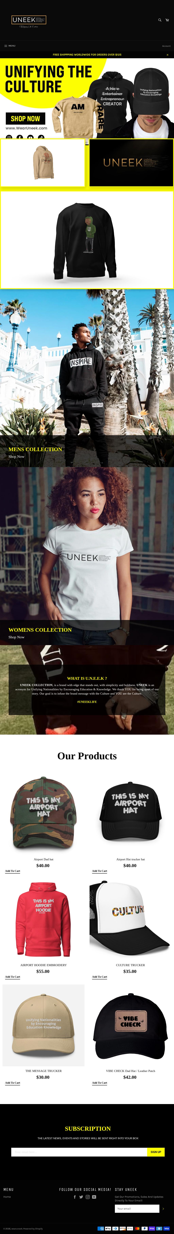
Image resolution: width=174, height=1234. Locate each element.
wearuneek (16, 1228)
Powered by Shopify (33, 1228)
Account (166, 46)
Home (7, 1196)
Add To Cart (12, 871)
